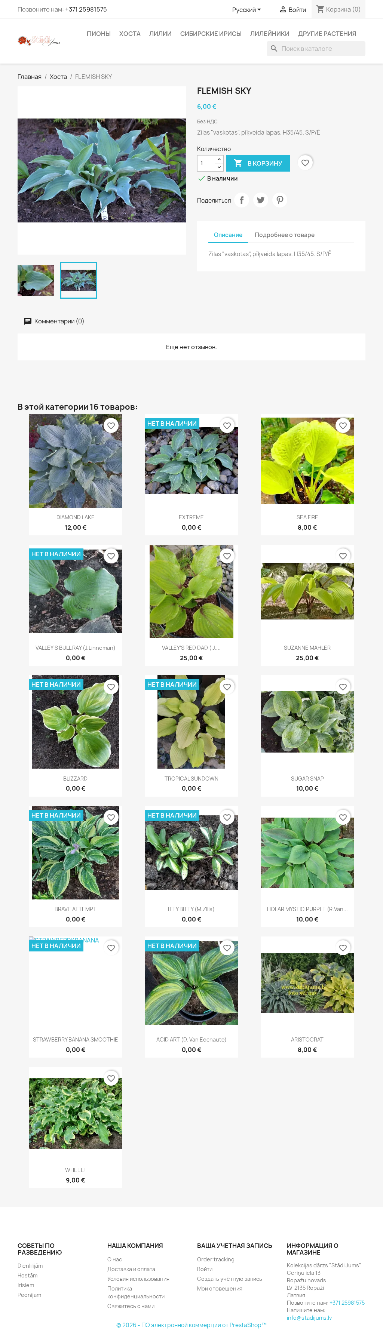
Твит (260, 200)
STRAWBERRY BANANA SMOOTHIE (75, 1039)
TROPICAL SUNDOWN (191, 778)
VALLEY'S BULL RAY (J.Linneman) (76, 647)
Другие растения (327, 34)
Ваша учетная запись (234, 1246)
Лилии (160, 34)
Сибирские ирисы (211, 34)
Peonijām (29, 1294)
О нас (114, 1259)
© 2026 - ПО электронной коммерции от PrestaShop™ (191, 1325)
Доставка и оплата (131, 1269)
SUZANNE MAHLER (307, 647)
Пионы (99, 34)
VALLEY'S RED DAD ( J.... (191, 647)
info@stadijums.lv (309, 1317)
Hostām (27, 1275)
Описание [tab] (228, 235)
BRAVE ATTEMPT (75, 909)
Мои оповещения (219, 1288)
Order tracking (216, 1259)
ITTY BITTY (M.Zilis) (191, 909)
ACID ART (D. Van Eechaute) (191, 1039)
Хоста (130, 34)
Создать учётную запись (229, 1278)
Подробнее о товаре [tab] (285, 235)
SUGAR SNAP (307, 778)
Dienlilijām (30, 1265)
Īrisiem (26, 1285)
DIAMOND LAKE (75, 517)
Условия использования (138, 1278)
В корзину (258, 163)
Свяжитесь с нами (130, 1306)
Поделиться (241, 200)
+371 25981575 (86, 9)
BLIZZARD (75, 778)
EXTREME (191, 517)
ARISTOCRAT (307, 1039)
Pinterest (279, 200)
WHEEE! (75, 1169)
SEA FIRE (307, 517)
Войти (204, 1269)
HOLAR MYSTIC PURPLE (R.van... (307, 909)
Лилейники (269, 34)
